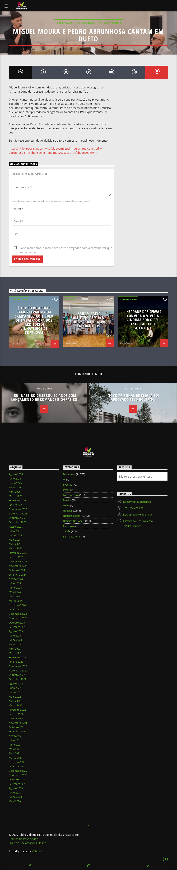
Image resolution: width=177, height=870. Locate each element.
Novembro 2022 (18, 670)
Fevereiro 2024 (17, 605)
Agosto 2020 (16, 788)
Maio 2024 (15, 592)
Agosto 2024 (16, 579)
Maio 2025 (15, 539)
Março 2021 (15, 757)
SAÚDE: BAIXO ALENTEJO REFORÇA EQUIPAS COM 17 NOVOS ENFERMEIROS (88, 320)
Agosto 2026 (16, 474)
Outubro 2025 (17, 517)
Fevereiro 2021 (17, 762)
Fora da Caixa (64, 22)
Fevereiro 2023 (17, 657)
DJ (64, 479)
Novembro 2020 (18, 775)
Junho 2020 (15, 797)
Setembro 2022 (17, 679)
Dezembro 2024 (18, 561)
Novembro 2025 (18, 513)
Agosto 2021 (16, 736)
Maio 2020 (15, 801)
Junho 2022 (15, 692)
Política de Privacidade (23, 839)
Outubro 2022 (17, 674)
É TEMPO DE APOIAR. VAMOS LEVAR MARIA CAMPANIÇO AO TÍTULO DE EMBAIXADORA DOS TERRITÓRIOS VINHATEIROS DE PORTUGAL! (34, 320)
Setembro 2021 (17, 731)
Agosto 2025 (16, 526)
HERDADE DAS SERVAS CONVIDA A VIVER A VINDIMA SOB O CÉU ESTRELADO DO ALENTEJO (144, 320)
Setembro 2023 (17, 627)
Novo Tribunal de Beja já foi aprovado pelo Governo (133, 397)
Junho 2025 (15, 535)
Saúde (66, 531)
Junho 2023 (15, 640)
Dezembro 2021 (18, 718)
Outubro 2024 (17, 570)
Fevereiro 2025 (17, 552)
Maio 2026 (15, 487)
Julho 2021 (15, 740)
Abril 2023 (15, 648)
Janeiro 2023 (16, 661)
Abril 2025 (15, 544)
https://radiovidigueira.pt (137, 501)
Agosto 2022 (16, 683)
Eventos (67, 484)
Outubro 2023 (17, 622)
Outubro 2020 (17, 779)
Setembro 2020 (17, 784)
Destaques (69, 474)
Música (67, 500)
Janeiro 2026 (16, 504)
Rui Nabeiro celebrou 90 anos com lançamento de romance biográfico (44, 397)
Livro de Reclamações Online (27, 843)
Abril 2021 (15, 753)
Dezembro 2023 (18, 613)
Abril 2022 (15, 701)
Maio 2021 (15, 749)
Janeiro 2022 (16, 714)
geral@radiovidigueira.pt (137, 514)
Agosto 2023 (16, 631)
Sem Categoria (71, 536)
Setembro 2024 (17, 574)
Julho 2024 (15, 583)
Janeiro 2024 (16, 609)
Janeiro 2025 (16, 557)
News (66, 505)
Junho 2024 (15, 587)
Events (67, 489)
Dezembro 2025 (18, 509)
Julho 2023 (15, 635)
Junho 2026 (15, 483)
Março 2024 (15, 600)
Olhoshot (38, 851)
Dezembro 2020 (18, 770)
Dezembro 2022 (18, 666)
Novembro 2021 (18, 722)
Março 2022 (15, 705)
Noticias (70, 299)
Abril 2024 (15, 596)
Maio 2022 (15, 696)
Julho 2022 (15, 687)
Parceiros (68, 526)
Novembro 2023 (18, 618)
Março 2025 (15, 548)
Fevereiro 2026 (17, 500)
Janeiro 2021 (16, 766)
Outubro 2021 (17, 727)
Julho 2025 (15, 531)
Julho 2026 (15, 478)
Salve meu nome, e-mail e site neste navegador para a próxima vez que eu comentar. (66, 248)
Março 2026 (15, 496)
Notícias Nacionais (109, 22)
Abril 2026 (15, 491)
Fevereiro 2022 (17, 709)
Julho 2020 (15, 792)
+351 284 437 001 (133, 508)
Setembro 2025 (17, 522)
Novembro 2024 (18, 565)
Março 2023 (15, 653)
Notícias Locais (85, 22)
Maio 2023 (15, 644)
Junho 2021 (15, 744)
